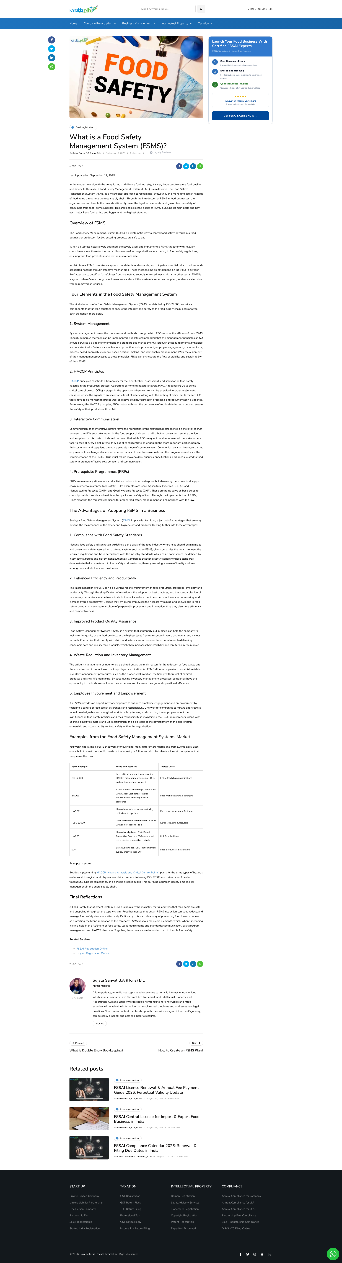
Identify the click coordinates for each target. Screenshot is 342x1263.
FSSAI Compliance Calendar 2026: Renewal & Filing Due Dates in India (155, 1148)
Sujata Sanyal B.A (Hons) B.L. (86, 153)
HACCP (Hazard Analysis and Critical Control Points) (128, 872)
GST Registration (130, 1196)
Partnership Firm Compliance (239, 1215)
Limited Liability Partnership (86, 1202)
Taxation (203, 23)
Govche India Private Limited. (96, 1254)
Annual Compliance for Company (241, 1196)
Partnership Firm (79, 1215)
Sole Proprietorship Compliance (240, 1222)
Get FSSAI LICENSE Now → (240, 115)
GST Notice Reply (130, 1222)
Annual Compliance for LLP (238, 1202)
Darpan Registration (183, 1196)
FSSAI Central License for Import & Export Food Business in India (157, 1119)
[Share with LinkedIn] (193, 166)
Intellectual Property (175, 23)
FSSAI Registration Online (92, 948)
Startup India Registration (84, 1228)
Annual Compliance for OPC (238, 1209)
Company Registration (98, 23)
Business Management (137, 23)
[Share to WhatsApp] (200, 166)
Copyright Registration (184, 1215)
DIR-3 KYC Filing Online (236, 1228)
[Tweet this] (186, 166)
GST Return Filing (130, 1202)
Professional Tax (130, 1215)
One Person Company (82, 1209)
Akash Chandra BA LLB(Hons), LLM (134, 1156)
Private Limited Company (84, 1196)
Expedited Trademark (184, 1228)
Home (73, 23)
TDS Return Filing (130, 1209)
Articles (99, 1023)
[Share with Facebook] (179, 166)
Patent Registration (182, 1222)
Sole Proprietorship (80, 1222)
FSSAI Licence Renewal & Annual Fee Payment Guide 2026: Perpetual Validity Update (156, 1090)
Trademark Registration (185, 1209)
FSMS (126, 520)
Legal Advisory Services (185, 1202)
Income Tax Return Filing (135, 1228)
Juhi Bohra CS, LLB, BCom (129, 1098)
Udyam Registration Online (93, 953)
